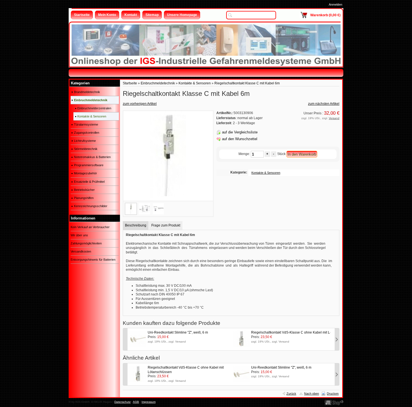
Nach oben (311, 393)
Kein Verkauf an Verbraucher (90, 227)
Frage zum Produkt (165, 225)
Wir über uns (79, 235)
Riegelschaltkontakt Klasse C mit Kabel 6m (247, 83)
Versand (334, 118)
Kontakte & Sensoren (195, 83)
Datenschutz (122, 401)
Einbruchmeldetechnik (158, 83)
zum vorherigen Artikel (140, 104)
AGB (136, 401)
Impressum (149, 401)
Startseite (130, 83)
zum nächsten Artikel (323, 104)
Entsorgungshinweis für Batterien (93, 259)
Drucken (333, 393)
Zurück (291, 393)
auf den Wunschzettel (239, 139)
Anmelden (335, 4)
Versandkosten (81, 251)
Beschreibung (135, 225)
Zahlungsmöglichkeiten (86, 243)
